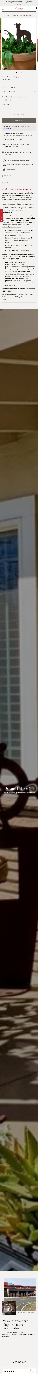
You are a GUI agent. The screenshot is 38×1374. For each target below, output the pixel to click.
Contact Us (1, 216)
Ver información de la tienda (13, 139)
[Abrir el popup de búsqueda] (31, 9)
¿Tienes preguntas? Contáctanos (18, 160)
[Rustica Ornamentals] (19, 9)
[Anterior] (3, 3)
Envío (17, 144)
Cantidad (5, 104)
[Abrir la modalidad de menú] (3, 9)
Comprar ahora (19, 120)
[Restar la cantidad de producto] (3, 108)
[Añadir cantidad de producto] (9, 108)
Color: (16, 97)
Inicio (3, 15)
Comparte (7, 176)
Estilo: (10, 87)
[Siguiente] (35, 3)
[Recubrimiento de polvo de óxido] (4, 100)
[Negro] (8, 100)
